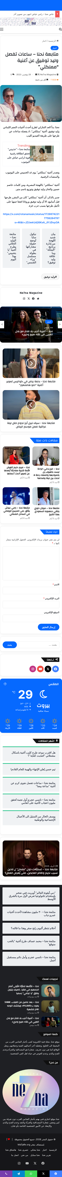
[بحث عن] (60, 29)
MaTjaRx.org (24, 1144)
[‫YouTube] (40, 669)
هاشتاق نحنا (10, 1149)
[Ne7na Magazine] (31, 22)
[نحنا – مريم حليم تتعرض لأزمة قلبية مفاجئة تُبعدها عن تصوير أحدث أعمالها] (16, 455)
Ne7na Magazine (48, 74)
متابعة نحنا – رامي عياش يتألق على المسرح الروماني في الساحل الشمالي (16, 511)
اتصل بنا (15, 1155)
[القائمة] (1, 29)
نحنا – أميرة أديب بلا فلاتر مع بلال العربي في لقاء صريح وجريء (22, 1020)
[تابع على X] (38, 74)
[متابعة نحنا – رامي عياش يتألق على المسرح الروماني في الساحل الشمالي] (16, 496)
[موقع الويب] (38, 299)
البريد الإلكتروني (51, 598)
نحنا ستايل (35, 1155)
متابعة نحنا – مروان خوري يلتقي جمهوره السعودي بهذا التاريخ (46, 511)
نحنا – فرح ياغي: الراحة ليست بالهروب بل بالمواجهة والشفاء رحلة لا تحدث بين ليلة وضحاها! (46, 473)
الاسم (56, 584)
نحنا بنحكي (35, 1149)
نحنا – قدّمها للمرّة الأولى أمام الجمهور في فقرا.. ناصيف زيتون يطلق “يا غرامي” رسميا (23, 989)
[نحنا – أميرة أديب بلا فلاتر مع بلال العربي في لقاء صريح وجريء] (50, 1021)
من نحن (24, 1155)
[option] (31, 325)
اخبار (44, 40)
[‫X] (29, 299)
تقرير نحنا (46, 1155)
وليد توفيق (49, 276)
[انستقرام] (24, 299)
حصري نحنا (23, 1149)
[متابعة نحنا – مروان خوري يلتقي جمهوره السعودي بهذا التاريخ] (46, 496)
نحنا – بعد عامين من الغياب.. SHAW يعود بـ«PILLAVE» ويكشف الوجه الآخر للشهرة (22, 1005)
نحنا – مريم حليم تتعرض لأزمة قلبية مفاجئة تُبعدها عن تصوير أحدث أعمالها (17, 470)
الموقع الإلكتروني (51, 612)
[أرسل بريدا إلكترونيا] (36, 74)
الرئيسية (52, 40)
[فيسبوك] (33, 299)
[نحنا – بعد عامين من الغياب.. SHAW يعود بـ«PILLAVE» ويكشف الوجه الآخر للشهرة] (50, 1006)
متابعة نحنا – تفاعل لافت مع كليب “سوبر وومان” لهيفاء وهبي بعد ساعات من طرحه (29, 871)
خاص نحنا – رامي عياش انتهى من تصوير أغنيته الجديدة (29, 14)
